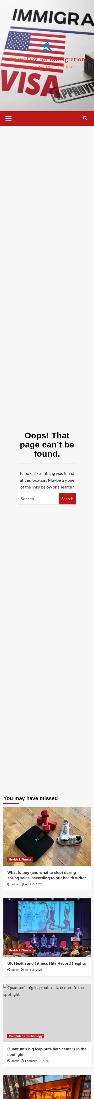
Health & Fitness (20, 859)
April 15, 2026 (33, 884)
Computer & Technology (26, 1036)
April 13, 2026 (33, 969)
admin (15, 884)
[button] (8, 117)
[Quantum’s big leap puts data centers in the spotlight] (47, 1013)
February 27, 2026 (37, 1060)
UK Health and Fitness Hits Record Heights (46, 963)
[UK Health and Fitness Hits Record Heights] (47, 927)
